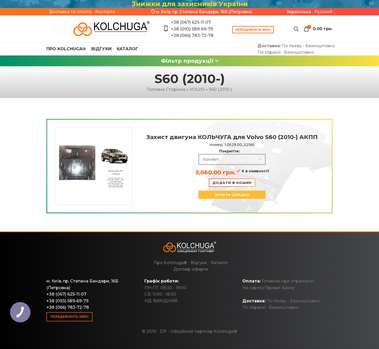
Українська (299, 11)
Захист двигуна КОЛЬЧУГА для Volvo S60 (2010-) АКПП (232, 137)
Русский (324, 11)
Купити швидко (232, 195)
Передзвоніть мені (253, 29)
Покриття (228, 151)
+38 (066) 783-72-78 (192, 35)
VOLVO (197, 89)
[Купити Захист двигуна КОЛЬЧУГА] (98, 29)
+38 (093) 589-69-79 (192, 29)
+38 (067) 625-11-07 (191, 22)
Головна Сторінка (166, 89)
